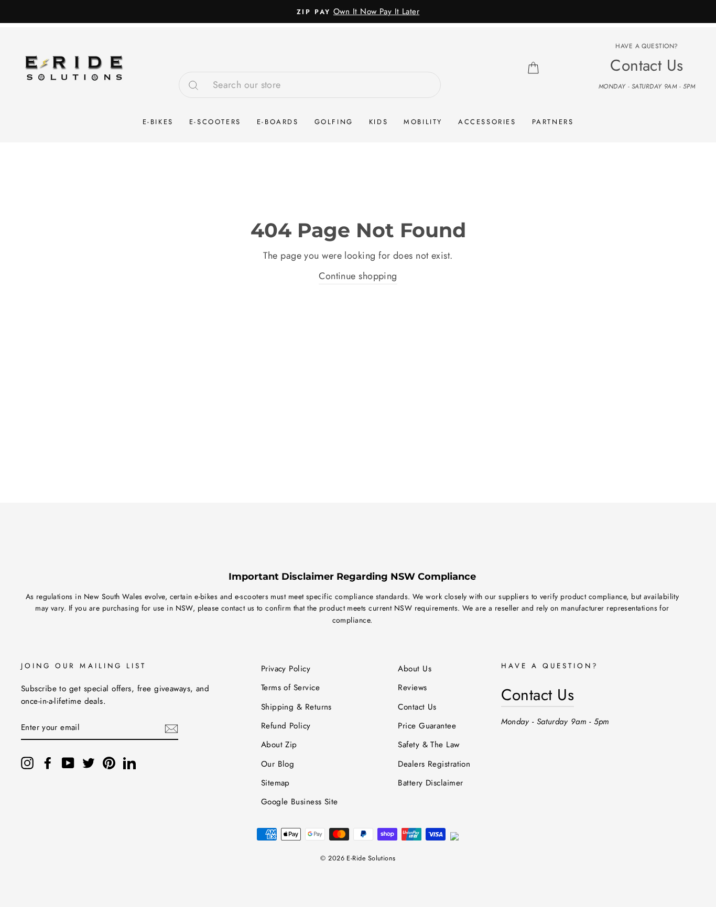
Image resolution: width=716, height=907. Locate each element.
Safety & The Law (428, 744)
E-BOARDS (278, 122)
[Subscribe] (171, 728)
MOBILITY (423, 122)
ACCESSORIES (487, 122)
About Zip (279, 744)
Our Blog (278, 764)
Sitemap (275, 783)
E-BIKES (158, 122)
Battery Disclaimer (430, 783)
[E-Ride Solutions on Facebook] (47, 762)
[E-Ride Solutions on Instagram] (27, 762)
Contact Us (417, 707)
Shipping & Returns (296, 707)
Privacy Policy (285, 668)
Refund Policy (286, 726)
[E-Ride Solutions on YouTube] (68, 762)
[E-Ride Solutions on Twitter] (88, 762)
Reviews (412, 687)
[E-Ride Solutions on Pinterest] (109, 762)
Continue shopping (358, 276)
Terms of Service (290, 687)
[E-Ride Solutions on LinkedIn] (129, 762)
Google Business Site (299, 802)
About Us (414, 668)
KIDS (378, 122)
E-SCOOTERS (215, 122)
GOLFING (333, 122)
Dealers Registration (434, 764)
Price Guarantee (427, 726)
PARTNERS (553, 122)
